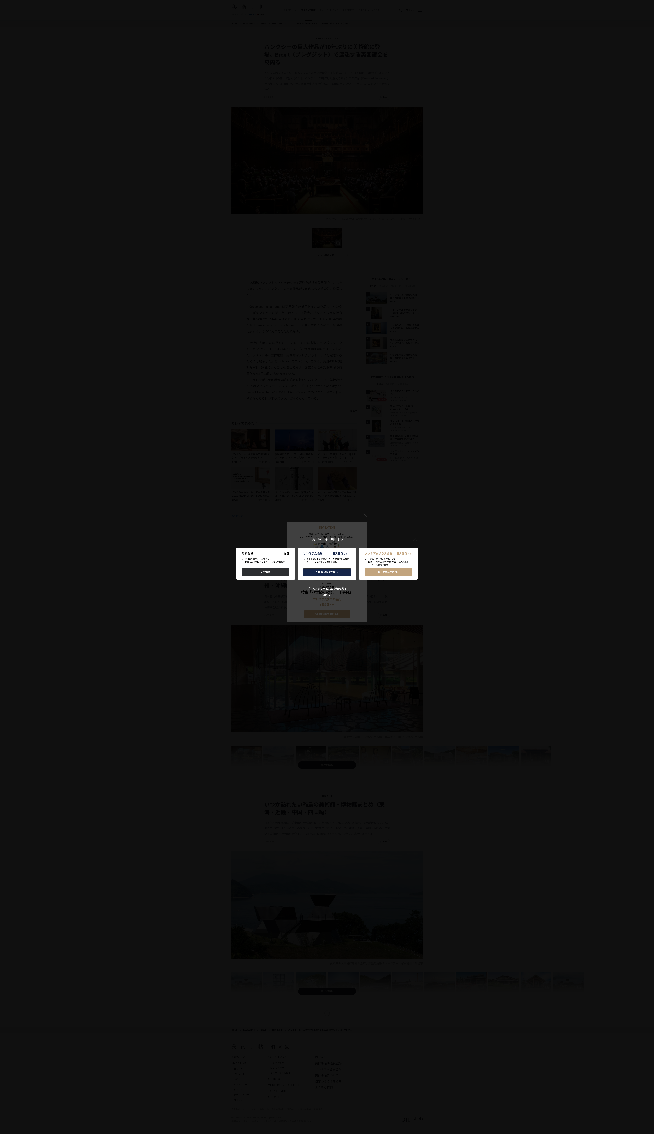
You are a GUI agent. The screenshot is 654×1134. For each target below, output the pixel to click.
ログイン (327, 595)
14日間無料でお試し (327, 572)
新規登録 (265, 572)
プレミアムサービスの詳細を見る (327, 588)
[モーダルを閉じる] (415, 539)
